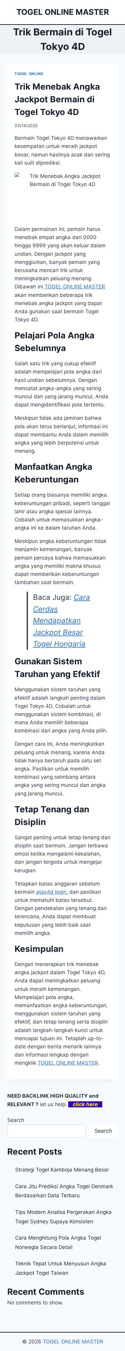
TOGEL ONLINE (29, 73)
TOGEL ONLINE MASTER (68, 1063)
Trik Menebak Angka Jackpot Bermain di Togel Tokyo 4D (57, 99)
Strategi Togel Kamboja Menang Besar (62, 1170)
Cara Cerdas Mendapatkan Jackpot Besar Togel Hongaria (61, 620)
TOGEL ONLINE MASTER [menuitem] (75, 287)
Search (15, 1120)
